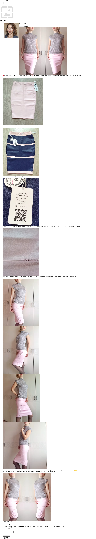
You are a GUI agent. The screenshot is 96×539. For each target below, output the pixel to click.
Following (26, 26)
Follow (21, 26)
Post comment (6, 535)
